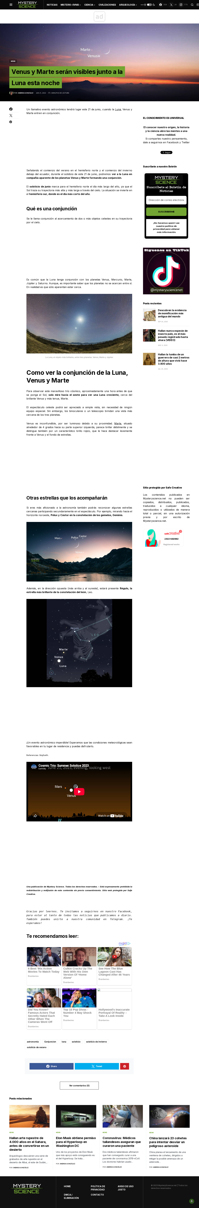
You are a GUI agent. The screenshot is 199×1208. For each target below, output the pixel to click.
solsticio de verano (36, 1047)
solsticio (76, 1041)
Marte (117, 423)
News (13, 61)
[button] (11, 5)
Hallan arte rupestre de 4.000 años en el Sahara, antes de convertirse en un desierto (29, 1144)
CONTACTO (97, 1194)
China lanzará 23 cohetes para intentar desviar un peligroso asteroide (168, 1142)
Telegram (116, 919)
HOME (67, 1186)
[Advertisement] (79, 142)
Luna (118, 109)
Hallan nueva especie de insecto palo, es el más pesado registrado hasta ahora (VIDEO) (173, 335)
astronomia (33, 1041)
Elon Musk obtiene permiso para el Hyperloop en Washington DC (76, 1142)
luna (64, 1041)
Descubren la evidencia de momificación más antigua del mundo (172, 313)
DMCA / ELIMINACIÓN (71, 1196)
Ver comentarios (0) (79, 1085)
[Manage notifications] (191, 1201)
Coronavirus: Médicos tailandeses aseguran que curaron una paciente (122, 1142)
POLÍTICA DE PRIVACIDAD (98, 1188)
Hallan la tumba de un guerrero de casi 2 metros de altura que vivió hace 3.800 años (173, 359)
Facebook (124, 911)
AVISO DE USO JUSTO (126, 1188)
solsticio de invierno (96, 1041)
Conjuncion (50, 1041)
